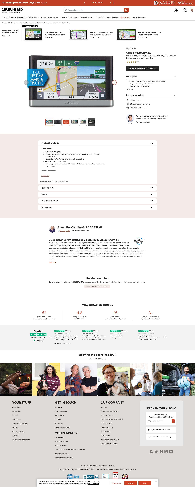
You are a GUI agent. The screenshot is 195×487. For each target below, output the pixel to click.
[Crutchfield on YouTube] (171, 451)
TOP (190, 485)
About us (104, 407)
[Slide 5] (83, 122)
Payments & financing (19, 423)
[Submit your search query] (126, 10)
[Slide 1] (49, 122)
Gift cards (15, 435)
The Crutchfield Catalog (109, 444)
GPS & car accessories (15, 23)
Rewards (15, 415)
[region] (97, 379)
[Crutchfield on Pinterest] (161, 451)
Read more (45, 176)
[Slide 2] (58, 122)
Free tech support (107, 427)
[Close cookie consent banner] (156, 481)
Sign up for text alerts (159, 429)
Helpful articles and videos (110, 440)
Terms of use (92, 465)
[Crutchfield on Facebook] (152, 451)
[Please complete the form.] (173, 421)
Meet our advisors (107, 415)
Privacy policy (60, 437)
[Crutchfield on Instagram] (156, 451)
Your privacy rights (61, 441)
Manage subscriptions (20, 440)
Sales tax (83, 465)
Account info (16, 411)
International (59, 415)
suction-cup (49, 161)
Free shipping (24, 3)
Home (4, 23)
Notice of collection (61, 454)
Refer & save (16, 419)
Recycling (15, 427)
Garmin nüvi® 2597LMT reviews (97, 286)
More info (130, 89)
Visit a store (59, 423)
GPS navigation (29, 23)
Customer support (61, 411)
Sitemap (111, 465)
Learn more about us (97, 358)
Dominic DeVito (64, 230)
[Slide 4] (74, 122)
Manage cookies (60, 445)
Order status (16, 407)
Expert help (139, 118)
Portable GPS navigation (44, 23)
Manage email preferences (64, 458)
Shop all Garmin (131, 48)
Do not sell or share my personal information (70, 449)
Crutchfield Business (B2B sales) (112, 419)
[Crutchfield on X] (166, 451)
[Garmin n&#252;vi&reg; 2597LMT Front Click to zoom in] (70, 82)
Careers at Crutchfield (62, 427)
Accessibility (103, 465)
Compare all (6, 36)
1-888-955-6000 (144, 122)
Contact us (58, 407)
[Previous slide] (84, 2)
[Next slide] (114, 82)
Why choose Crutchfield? (109, 411)
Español (58, 419)
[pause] (113, 3)
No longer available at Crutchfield (142, 68)
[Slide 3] (66, 122)
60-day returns (97, 3)
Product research (106, 423)
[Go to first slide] (110, 2)
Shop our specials (18, 431)
